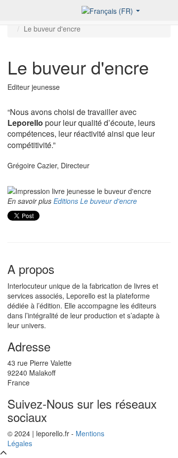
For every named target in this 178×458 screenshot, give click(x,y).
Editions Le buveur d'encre (95, 201)
